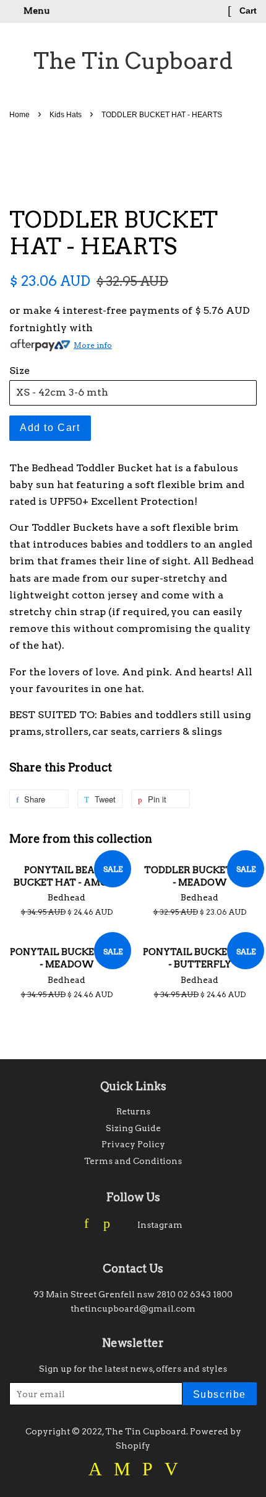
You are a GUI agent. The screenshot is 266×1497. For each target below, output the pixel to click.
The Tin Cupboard (133, 61)
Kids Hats (65, 114)
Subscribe (219, 1394)
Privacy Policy (133, 1144)
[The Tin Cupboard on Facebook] (86, 1225)
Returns (133, 1111)
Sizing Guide (133, 1128)
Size (19, 370)
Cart (247, 11)
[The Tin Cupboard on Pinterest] (106, 1225)
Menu (35, 11)
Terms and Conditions (133, 1161)
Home (19, 114)
